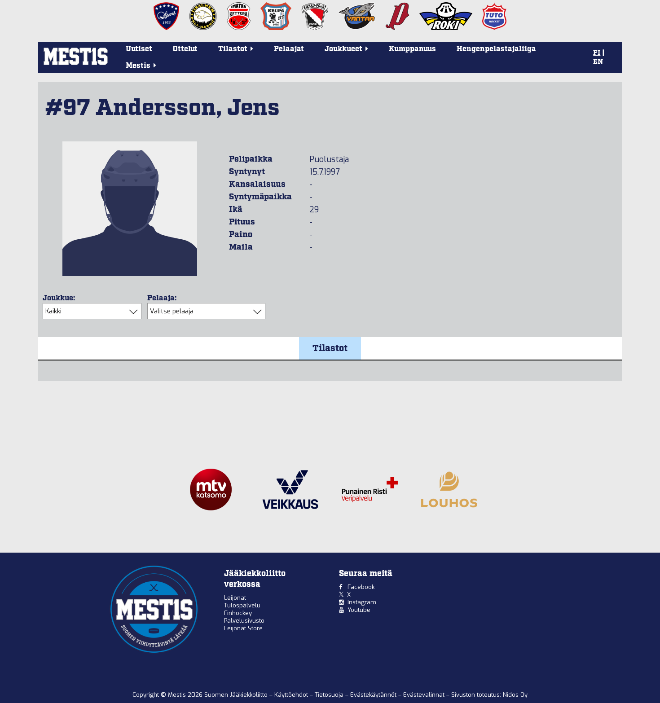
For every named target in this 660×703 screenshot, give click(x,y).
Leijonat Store (243, 628)
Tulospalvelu (242, 605)
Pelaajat (289, 49)
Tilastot (330, 348)
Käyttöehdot (292, 695)
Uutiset (139, 49)
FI (596, 52)
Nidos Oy (515, 695)
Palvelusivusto (244, 620)
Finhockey (238, 613)
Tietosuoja (330, 695)
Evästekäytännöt (374, 695)
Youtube (359, 610)
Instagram (362, 602)
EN (598, 61)
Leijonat (235, 598)
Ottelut (185, 49)
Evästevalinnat (423, 695)
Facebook (361, 587)
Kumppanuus (412, 49)
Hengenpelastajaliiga (496, 49)
